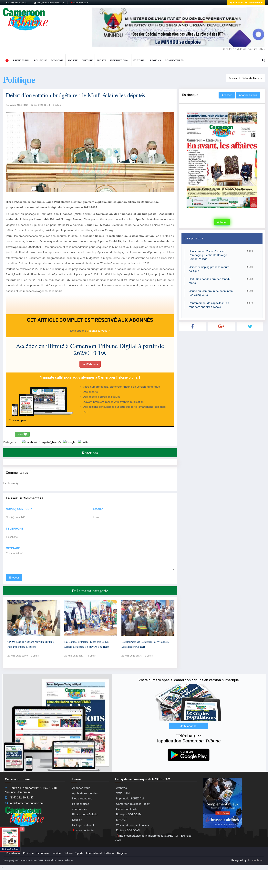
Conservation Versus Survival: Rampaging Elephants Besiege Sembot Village (208, 254)
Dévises (69, 860)
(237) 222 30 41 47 (17, 2)
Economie (57, 60)
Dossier (77, 819)
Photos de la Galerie (85, 814)
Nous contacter (80, 2)
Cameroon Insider (127, 809)
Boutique (237, 2)
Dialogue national (83, 825)
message (13, 548)
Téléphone (14, 528)
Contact (59, 860)
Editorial (139, 60)
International (119, 60)
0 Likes (57, 105)
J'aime (20, 434)
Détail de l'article (252, 78)
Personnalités (80, 803)
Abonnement (255, 2)
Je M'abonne (90, 364)
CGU (40, 860)
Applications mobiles (85, 793)
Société (72, 60)
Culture (87, 60)
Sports (101, 60)
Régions (155, 60)
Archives (121, 787)
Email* (98, 509)
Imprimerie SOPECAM (130, 798)
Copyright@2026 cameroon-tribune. (20, 860)
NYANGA (121, 819)
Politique (40, 60)
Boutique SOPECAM (128, 814)
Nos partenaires (82, 798)
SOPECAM (123, 793)
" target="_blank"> (50, 442)
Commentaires (174, 60)
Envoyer (14, 577)
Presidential (21, 60)
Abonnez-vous (248, 95)
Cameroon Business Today (132, 803)
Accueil (233, 78)
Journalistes (79, 809)
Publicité (49, 860)
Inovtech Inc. (256, 860)
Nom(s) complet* (19, 509)
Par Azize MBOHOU (17, 105)
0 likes (35, 656)
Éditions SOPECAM (128, 830)
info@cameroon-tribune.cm (50, 2)
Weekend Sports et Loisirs (132, 825)
